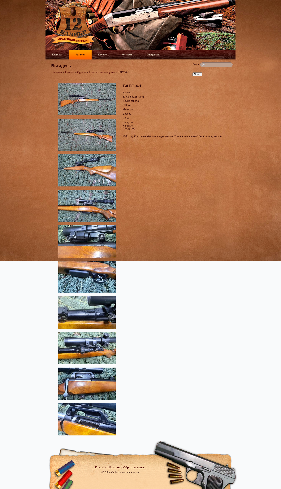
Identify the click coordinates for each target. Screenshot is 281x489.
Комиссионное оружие (102, 72)
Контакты (127, 54)
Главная (57, 54)
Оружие (81, 72)
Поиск (196, 64)
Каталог (80, 54)
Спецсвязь (153, 54)
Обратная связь (134, 467)
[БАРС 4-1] (87, 115)
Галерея (103, 54)
